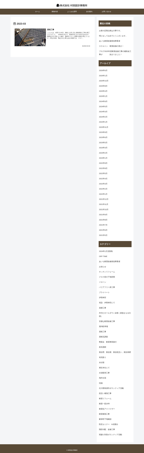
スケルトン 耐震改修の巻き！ (111, 46)
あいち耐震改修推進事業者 (109, 41)
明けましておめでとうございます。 (113, 36)
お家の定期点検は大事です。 (110, 31)
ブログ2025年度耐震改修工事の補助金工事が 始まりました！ (115, 52)
